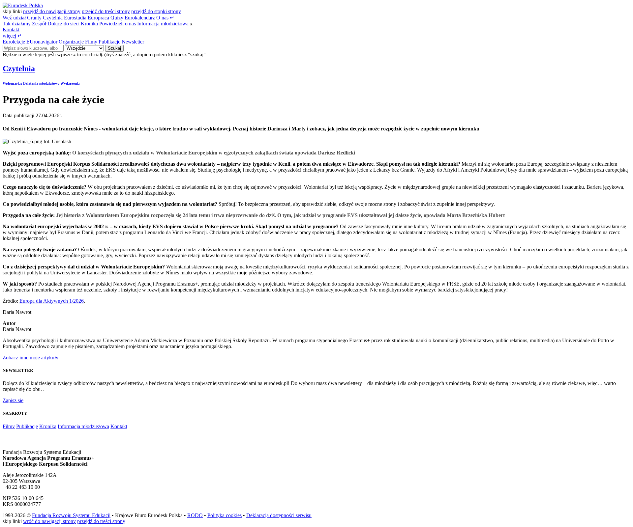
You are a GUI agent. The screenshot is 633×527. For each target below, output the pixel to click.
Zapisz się (13, 400)
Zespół (39, 23)
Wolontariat (12, 83)
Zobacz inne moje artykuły (30, 357)
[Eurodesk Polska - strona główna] (23, 5)
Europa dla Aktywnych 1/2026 (51, 301)
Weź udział (14, 17)
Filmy (91, 41)
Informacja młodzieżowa (163, 23)
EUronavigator (41, 41)
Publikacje (109, 41)
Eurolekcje (14, 41)
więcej (12, 36)
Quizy (116, 17)
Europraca (98, 17)
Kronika (89, 23)
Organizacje (71, 41)
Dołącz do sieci (63, 23)
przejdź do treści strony (106, 11)
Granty (34, 17)
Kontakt (11, 29)
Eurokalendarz (140, 17)
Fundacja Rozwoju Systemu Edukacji (71, 515)
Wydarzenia (70, 83)
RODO (195, 515)
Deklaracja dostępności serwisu (279, 515)
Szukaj (114, 48)
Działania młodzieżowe (41, 83)
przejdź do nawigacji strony (51, 11)
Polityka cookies (224, 515)
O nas (165, 17)
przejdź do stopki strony (156, 11)
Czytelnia (53, 17)
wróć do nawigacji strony (49, 521)
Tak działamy (17, 23)
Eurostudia (75, 17)
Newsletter (133, 41)
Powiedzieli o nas (117, 23)
